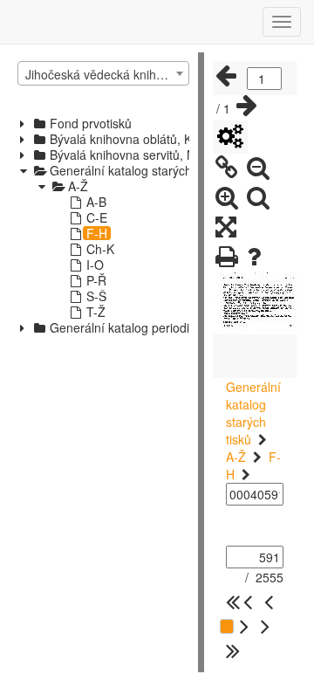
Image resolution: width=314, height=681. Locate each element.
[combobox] (103, 73)
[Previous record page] (226, 76)
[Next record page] (247, 105)
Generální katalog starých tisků (253, 413)
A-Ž (236, 456)
